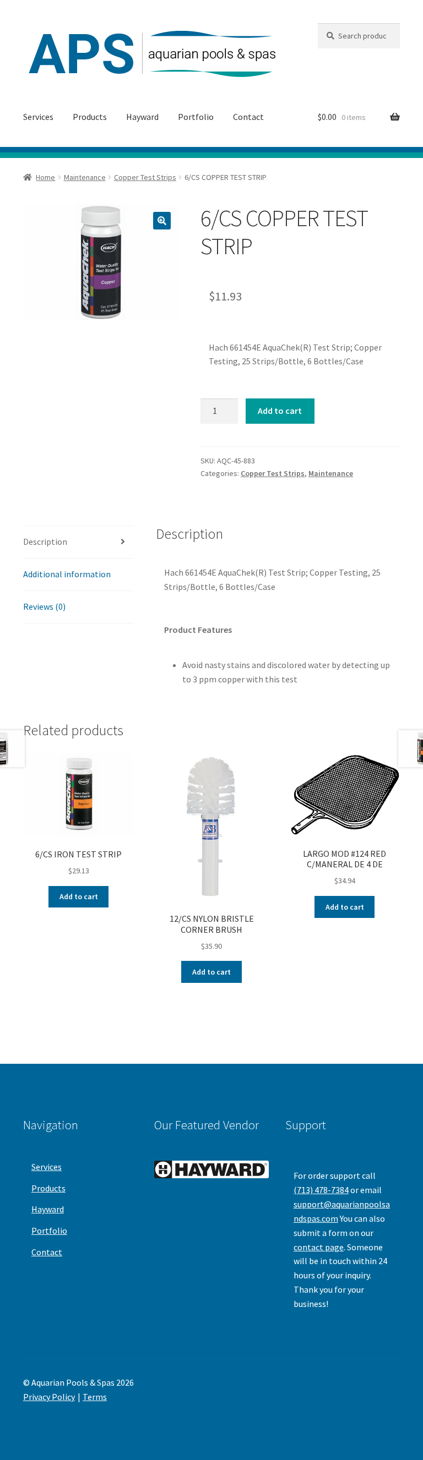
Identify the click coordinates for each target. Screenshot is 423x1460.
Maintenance (85, 177)
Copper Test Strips (145, 177)
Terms (95, 1396)
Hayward (142, 116)
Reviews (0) (44, 606)
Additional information (67, 573)
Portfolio (196, 116)
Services (38, 116)
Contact (248, 116)
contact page (319, 1247)
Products (90, 116)
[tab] (78, 542)
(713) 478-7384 (321, 1189)
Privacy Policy (49, 1396)
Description (45, 541)
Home (45, 177)
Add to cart (280, 410)
